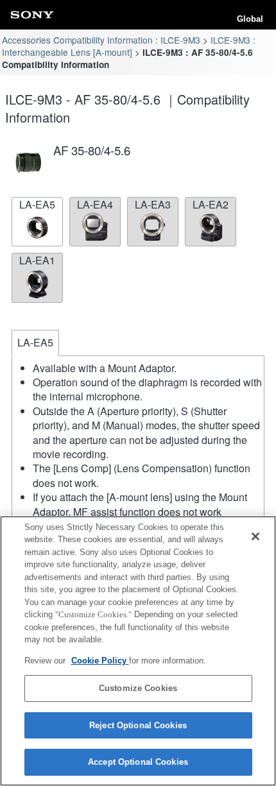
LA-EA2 (211, 204)
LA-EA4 (95, 204)
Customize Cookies (138, 688)
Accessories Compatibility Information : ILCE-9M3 (101, 39)
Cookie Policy (100, 660)
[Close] (255, 536)
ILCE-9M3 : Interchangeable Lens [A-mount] (128, 45)
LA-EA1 (37, 260)
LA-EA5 (37, 204)
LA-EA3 (153, 204)
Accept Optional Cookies (138, 762)
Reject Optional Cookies (138, 725)
